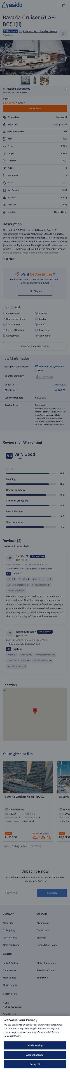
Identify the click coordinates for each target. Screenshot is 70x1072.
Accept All (35, 1064)
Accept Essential (35, 1054)
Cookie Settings (35, 1045)
